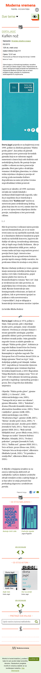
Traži (36, 622)
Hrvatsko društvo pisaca (21, 41)
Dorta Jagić (9, 31)
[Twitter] (34, 492)
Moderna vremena (20, 5)
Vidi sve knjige (20, 547)
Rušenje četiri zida (9, 531)
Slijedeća (23, 552)
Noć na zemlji (27, 593)
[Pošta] (38, 492)
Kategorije (34, 16)
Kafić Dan (6, 593)
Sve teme (9, 16)
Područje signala (28, 532)
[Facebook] (31, 492)
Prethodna (18, 552)
